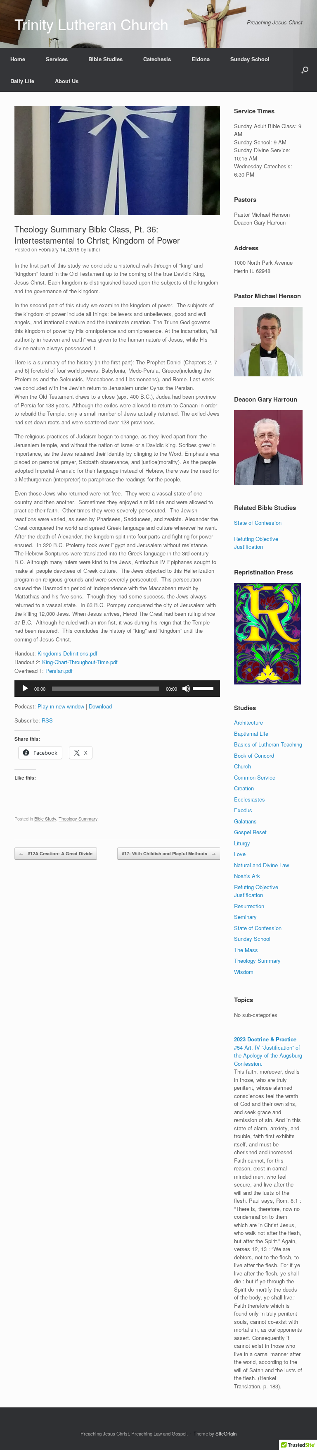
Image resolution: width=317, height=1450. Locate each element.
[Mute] (186, 688)
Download (100, 706)
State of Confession (258, 522)
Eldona (201, 59)
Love (240, 854)
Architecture (248, 722)
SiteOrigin (226, 1433)
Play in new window (61, 706)
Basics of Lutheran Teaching (268, 744)
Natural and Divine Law (261, 865)
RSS (47, 720)
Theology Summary (78, 818)
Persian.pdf (59, 671)
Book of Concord (254, 755)
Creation (244, 788)
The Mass (246, 950)
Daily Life (22, 81)
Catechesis (157, 59)
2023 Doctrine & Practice (265, 1039)
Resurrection (249, 906)
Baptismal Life (251, 733)
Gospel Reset (250, 832)
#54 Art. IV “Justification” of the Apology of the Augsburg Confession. (268, 1055)
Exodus (243, 810)
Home (17, 59)
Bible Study (45, 818)
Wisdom (243, 972)
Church (242, 766)
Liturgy (242, 843)
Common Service (254, 777)
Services (57, 59)
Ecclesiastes (249, 799)
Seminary (245, 917)
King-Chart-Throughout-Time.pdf (80, 662)
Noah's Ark (247, 876)
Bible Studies (105, 59)
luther (94, 249)
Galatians (245, 821)
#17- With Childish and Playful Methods (169, 853)
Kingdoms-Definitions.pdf (67, 653)
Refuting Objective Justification (256, 543)
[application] (117, 688)
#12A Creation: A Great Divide (55, 853)
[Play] (25, 688)
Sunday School (250, 59)
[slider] (204, 687)
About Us (66, 81)
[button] (305, 70)
